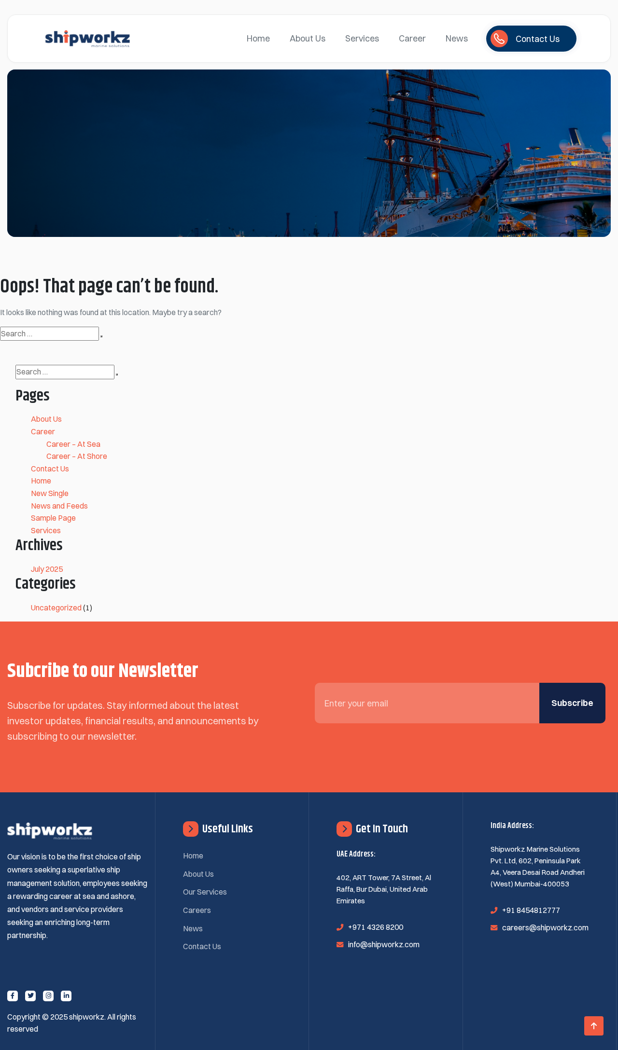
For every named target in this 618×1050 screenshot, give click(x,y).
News (457, 38)
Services (362, 38)
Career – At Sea (73, 444)
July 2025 (47, 569)
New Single (50, 493)
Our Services (205, 892)
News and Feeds (59, 506)
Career (412, 38)
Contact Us (50, 468)
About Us (307, 38)
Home (258, 38)
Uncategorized (56, 607)
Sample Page (53, 518)
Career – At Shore (76, 456)
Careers (197, 910)
